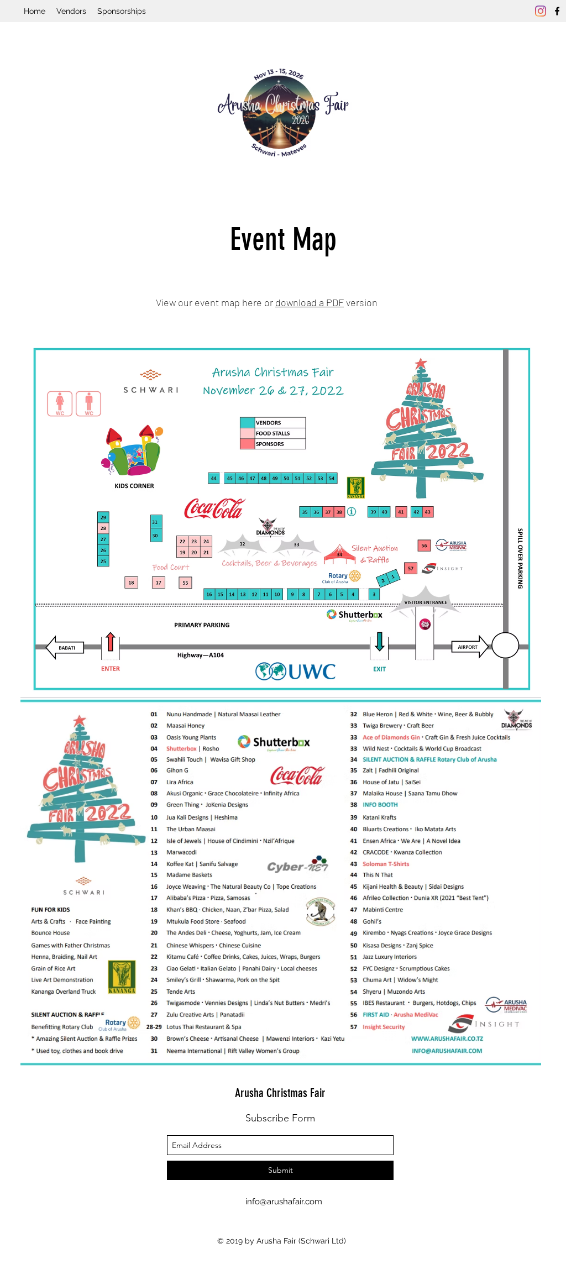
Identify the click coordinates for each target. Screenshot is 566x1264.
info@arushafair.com (283, 1202)
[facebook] (557, 11)
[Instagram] (540, 11)
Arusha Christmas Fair (280, 1092)
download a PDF (309, 302)
